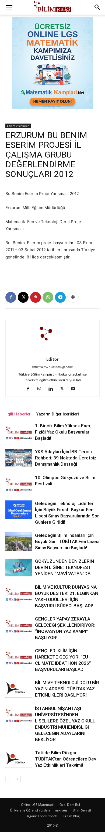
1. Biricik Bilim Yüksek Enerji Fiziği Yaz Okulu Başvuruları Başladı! (64, 432)
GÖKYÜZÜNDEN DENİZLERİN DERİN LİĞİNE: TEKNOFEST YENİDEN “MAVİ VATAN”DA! (64, 567)
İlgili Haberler (18, 414)
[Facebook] (10, 297)
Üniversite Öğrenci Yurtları (30, 810)
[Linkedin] (52, 389)
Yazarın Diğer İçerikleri (57, 414)
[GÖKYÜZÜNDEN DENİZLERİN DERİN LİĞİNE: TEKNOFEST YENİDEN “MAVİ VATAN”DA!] (18, 567)
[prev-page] (8, 779)
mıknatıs (61, 810)
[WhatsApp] (48, 297)
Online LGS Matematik (37, 804)
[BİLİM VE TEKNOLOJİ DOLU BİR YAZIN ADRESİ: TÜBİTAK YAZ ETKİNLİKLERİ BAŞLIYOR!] (18, 689)
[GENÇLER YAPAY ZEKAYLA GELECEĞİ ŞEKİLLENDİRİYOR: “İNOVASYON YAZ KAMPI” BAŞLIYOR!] (18, 625)
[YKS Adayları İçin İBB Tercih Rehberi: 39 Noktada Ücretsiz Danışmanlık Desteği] (18, 458)
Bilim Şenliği (82, 810)
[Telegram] (60, 297)
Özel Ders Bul (70, 804)
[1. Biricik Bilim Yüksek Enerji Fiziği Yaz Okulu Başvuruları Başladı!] (18, 432)
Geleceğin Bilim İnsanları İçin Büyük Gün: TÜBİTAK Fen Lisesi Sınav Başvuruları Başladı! (67, 541)
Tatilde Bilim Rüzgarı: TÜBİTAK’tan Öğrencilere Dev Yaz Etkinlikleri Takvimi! (65, 759)
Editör (52, 359)
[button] (9, 7)
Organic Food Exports (42, 816)
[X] (23, 297)
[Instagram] (41, 389)
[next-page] (17, 779)
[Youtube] (75, 389)
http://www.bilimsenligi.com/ (52, 367)
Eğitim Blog (71, 816)
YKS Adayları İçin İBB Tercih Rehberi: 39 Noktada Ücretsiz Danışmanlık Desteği (65, 458)
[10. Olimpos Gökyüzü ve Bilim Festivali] (18, 484)
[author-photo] (52, 351)
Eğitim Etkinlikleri (18, 126)
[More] (73, 297)
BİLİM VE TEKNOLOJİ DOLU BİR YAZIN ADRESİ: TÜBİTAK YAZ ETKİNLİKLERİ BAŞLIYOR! (67, 689)
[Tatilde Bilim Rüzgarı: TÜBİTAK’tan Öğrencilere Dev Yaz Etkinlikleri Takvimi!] (18, 759)
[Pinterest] (35, 297)
